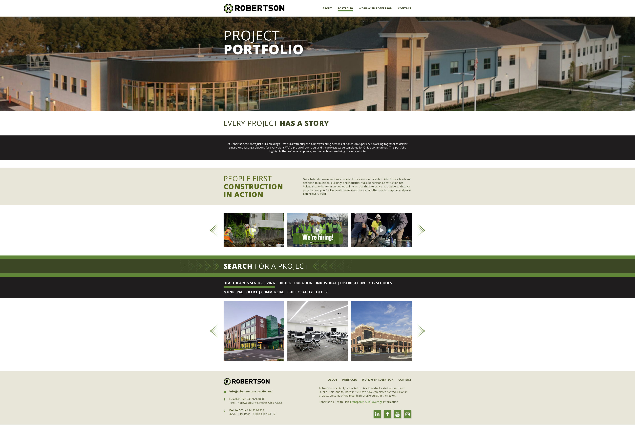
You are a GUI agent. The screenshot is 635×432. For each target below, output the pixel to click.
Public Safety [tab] (300, 292)
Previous (213, 230)
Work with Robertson (375, 8)
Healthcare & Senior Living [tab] (249, 283)
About (327, 8)
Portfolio (345, 8)
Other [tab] (322, 292)
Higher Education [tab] (295, 283)
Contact (404, 8)
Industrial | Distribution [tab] (340, 283)
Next (421, 230)
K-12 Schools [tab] (380, 283)
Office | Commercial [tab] (265, 292)
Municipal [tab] (233, 292)
